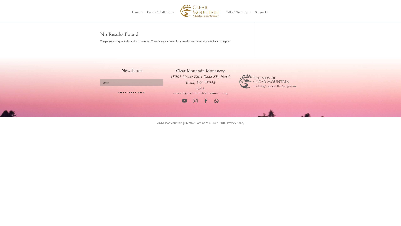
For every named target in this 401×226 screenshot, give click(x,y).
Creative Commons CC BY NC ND (204, 123)
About (136, 12)
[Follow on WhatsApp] (216, 101)
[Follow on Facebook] (206, 101)
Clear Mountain (172, 123)
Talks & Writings (237, 12)
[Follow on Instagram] (195, 101)
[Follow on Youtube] (184, 101)
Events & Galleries (159, 12)
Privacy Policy (235, 123)
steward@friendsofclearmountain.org (200, 93)
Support (260, 12)
